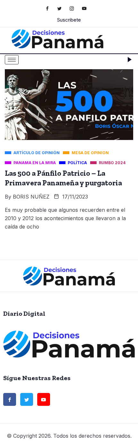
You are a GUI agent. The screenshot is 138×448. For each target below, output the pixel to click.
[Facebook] (50, 8)
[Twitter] (62, 8)
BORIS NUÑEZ (31, 196)
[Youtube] (87, 8)
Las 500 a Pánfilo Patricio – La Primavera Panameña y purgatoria (63, 178)
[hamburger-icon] (12, 59)
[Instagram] (75, 8)
